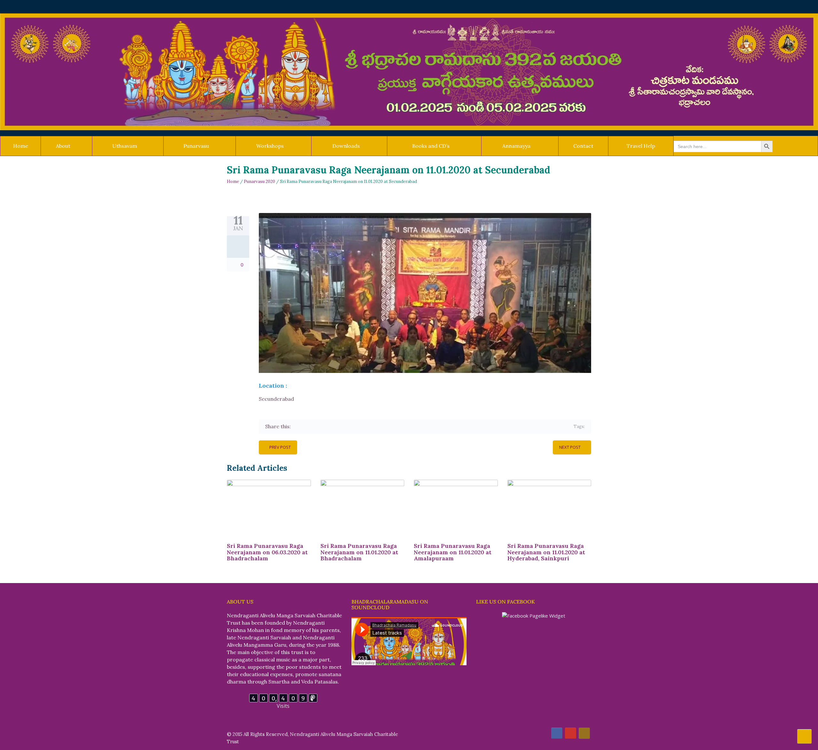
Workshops (270, 146)
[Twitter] (306, 426)
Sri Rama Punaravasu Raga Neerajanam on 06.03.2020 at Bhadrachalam (267, 552)
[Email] (352, 426)
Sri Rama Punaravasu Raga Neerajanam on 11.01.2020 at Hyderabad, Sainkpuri (546, 552)
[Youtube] (570, 733)
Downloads (346, 146)
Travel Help (641, 146)
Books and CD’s (431, 146)
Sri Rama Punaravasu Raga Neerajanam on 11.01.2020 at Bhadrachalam (359, 552)
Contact (583, 146)
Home (20, 146)
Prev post (280, 447)
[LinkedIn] (333, 426)
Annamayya (516, 146)
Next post (570, 447)
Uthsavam (124, 146)
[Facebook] (296, 426)
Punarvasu (196, 146)
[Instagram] (584, 733)
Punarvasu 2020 (259, 181)
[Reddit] (343, 426)
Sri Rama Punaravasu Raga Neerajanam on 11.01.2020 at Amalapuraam (452, 552)
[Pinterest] (324, 426)
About (63, 146)
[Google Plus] (315, 426)
